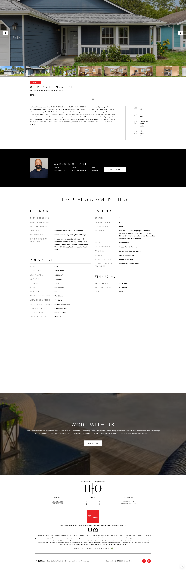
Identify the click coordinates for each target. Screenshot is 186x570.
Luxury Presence (81, 561)
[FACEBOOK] (144, 561)
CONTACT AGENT (114, 169)
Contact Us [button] (93, 443)
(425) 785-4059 (57, 502)
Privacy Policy (128, 561)
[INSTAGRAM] (149, 561)
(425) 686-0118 (59, 170)
